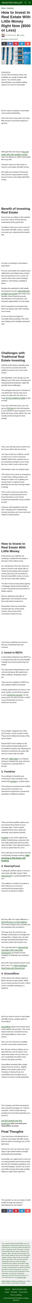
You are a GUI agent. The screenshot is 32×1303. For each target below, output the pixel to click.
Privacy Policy (23, 1292)
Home (3, 8)
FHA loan (10, 408)
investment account (14, 695)
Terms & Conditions (16, 1295)
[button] (25, 2)
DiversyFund (6, 876)
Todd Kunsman (12, 35)
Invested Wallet (12, 2)
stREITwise (13, 759)
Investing (10, 8)
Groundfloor (6, 1027)
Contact (7, 1292)
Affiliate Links (6, 72)
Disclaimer (14, 1292)
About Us (7, 1289)
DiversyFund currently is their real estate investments (14, 950)
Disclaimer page (21, 1277)
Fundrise (13, 781)
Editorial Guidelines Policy (19, 1289)
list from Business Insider (16, 398)
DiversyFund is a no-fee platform (14, 922)
